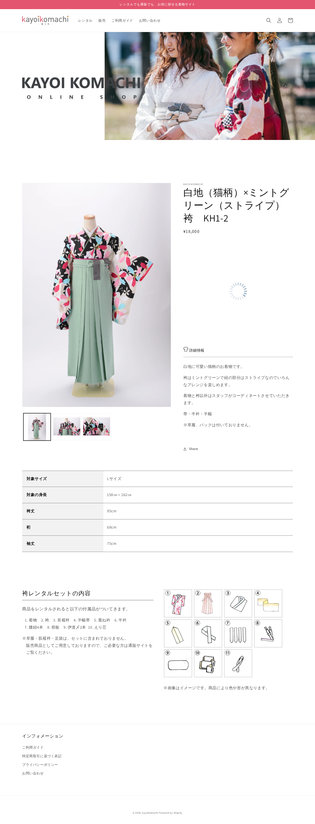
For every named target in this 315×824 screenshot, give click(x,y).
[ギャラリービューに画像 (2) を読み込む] (66, 427)
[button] (268, 20)
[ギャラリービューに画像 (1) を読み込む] (37, 427)
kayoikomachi (150, 812)
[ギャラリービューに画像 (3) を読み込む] (96, 427)
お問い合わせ (33, 773)
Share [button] (193, 448)
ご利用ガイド (33, 747)
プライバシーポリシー (40, 764)
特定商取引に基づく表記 (42, 756)
